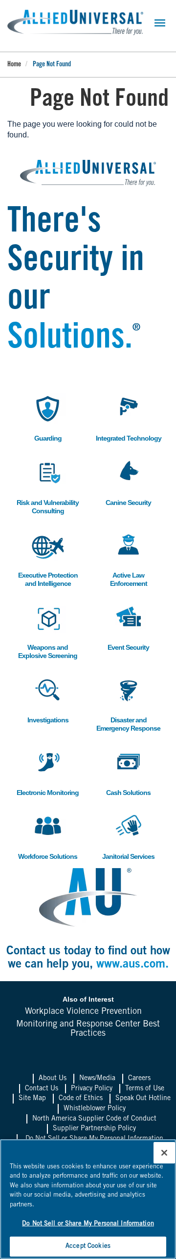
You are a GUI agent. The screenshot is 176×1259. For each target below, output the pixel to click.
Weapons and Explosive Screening (47, 630)
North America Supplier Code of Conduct (94, 1119)
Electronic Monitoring (48, 771)
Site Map (32, 1098)
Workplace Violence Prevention (83, 1011)
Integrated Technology (128, 417)
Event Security (128, 626)
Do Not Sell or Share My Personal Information (88, 1224)
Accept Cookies (88, 1246)
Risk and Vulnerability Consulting (48, 486)
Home (14, 64)
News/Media (97, 1078)
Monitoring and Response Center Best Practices (88, 1029)
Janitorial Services (128, 835)
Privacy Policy (91, 1088)
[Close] (164, 1152)
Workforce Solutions (47, 835)
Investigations (47, 699)
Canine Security (128, 481)
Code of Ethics (81, 1098)
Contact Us (41, 1088)
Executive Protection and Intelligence (48, 558)
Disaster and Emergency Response (128, 703)
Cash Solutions (128, 771)
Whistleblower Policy (95, 1108)
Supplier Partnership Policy (94, 1128)
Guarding (44, 417)
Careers (139, 1078)
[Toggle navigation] (160, 23)
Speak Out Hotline (143, 1098)
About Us (52, 1078)
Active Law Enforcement (127, 558)
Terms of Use (144, 1088)
